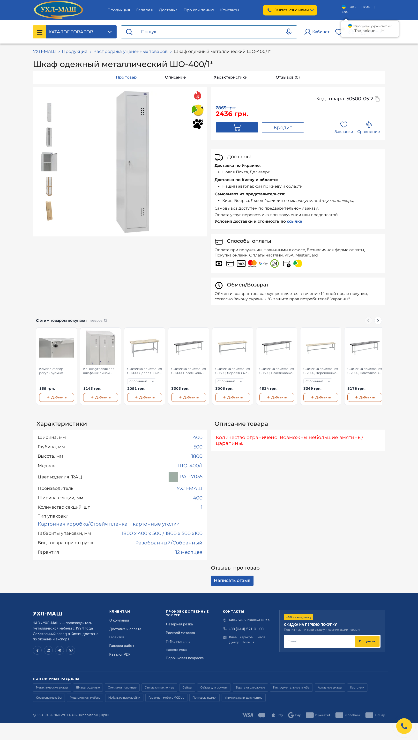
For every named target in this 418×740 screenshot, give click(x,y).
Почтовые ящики (204, 698)
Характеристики (230, 77)
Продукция (118, 10)
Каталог (71, 32)
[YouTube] (70, 650)
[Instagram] (48, 650)
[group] (209, 366)
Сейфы (187, 687)
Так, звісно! (365, 31)
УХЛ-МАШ (44, 51)
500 (198, 447)
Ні (383, 31)
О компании (119, 620)
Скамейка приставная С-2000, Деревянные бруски (320, 371)
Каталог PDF (119, 654)
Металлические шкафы (52, 687)
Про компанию (199, 10)
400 (197, 437)
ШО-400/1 (190, 466)
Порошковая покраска (185, 658)
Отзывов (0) (288, 77)
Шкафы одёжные (88, 687)
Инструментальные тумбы (291, 687)
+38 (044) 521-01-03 (246, 629)
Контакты (229, 10)
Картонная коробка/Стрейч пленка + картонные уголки (109, 524)
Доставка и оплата (125, 629)
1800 (196, 456)
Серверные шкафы (49, 698)
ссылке (294, 221)
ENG (345, 12)
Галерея (144, 10)
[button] (404, 726)
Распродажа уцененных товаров (130, 51)
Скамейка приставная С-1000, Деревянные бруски (144, 371)
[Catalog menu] (39, 31)
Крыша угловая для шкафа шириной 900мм (98, 371)
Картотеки (357, 687)
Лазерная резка (179, 624)
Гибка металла (178, 641)
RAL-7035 (190, 477)
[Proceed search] (129, 32)
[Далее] (378, 320)
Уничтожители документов (243, 698)
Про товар (126, 77)
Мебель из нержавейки (124, 698)
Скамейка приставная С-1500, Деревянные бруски (232, 371)
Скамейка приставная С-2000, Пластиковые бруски (364, 371)
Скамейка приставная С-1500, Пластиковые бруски (276, 371)
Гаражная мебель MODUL (166, 698)
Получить (367, 641)
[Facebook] (37, 650)
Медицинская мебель (85, 698)
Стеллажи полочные (122, 687)
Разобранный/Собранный (168, 543)
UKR (353, 7)
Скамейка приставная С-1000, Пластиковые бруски (188, 371)
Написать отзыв (232, 580)
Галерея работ (121, 646)
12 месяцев (188, 552)
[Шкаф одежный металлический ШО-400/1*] (133, 162)
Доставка (168, 10)
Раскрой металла (180, 633)
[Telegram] (59, 650)
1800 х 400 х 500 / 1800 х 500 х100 (162, 533)
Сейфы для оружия (214, 687)
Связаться (291, 10)
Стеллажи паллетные (159, 687)
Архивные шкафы (330, 687)
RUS (366, 7)
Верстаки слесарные (250, 687)
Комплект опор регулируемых (51, 371)
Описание (175, 77)
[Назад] (368, 320)
